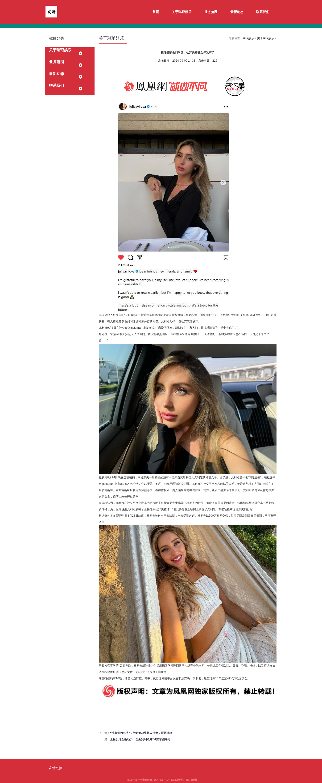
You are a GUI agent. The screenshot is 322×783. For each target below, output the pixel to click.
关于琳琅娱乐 (182, 12)
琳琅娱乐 (248, 38)
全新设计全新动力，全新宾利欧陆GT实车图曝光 (140, 739)
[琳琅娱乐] (51, 11)
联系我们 (262, 12)
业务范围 (211, 12)
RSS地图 (177, 780)
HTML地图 (190, 780)
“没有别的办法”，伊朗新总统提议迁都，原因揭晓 (141, 733)
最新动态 (237, 12)
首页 (156, 12)
